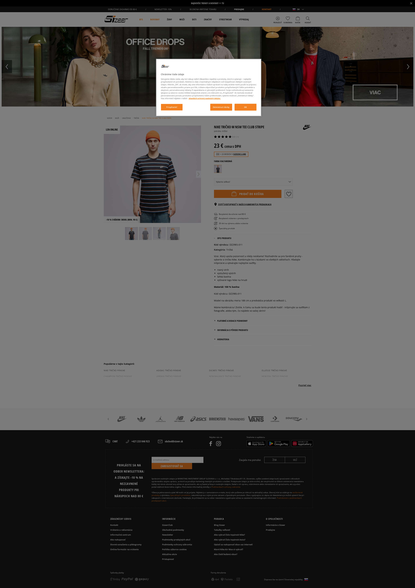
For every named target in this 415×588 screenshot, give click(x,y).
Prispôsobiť (171, 107)
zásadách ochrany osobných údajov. (205, 98)
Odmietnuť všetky (221, 107)
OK (245, 107)
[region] (208, 87)
